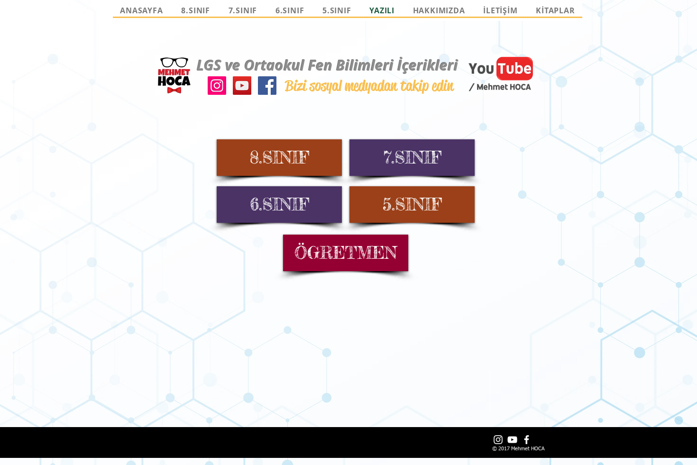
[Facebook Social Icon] (267, 85)
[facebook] (526, 440)
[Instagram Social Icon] (217, 85)
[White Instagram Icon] (498, 440)
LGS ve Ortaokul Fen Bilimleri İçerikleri (327, 65)
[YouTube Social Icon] (242, 85)
